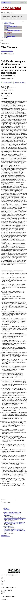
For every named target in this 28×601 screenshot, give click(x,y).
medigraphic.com (8, 32)
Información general (13, 26)
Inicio (8, 33)
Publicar (6, 29)
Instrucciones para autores (14, 30)
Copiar (2, 591)
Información (7, 25)
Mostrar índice (7, 22)
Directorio (9, 27)
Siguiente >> (10, 51)
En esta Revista (6, 502)
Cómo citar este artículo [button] (19, 82)
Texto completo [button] (7, 82)
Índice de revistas (13, 34)
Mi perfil (6, 37)
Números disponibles (9, 23)
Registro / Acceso (11, 36)
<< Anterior (4, 51)
